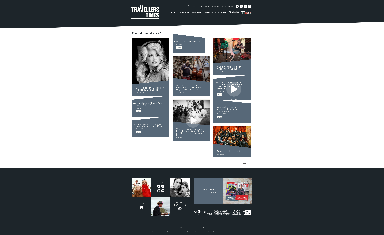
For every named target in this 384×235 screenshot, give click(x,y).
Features (196, 13)
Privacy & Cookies (172, 231)
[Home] (145, 12)
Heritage (208, 13)
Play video (234, 99)
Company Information (158, 231)
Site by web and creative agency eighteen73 (220, 231)
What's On (184, 13)
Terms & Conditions (184, 231)
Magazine (215, 7)
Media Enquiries (227, 7)
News (174, 13)
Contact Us (205, 7)
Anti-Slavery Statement (199, 231)
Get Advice (220, 13)
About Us (195, 7)
